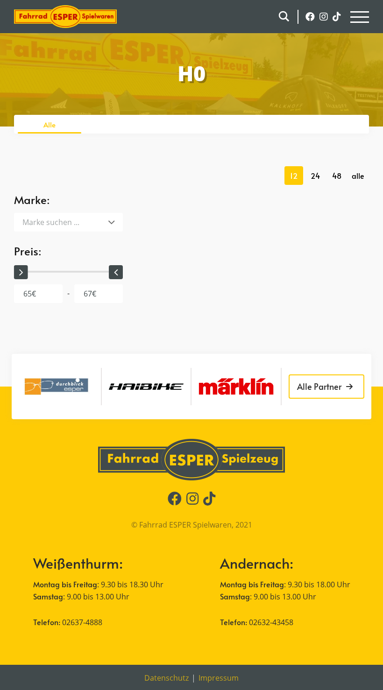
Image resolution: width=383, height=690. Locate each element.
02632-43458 (271, 622)
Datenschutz (166, 678)
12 (294, 175)
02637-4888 (82, 622)
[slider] (21, 272)
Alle (49, 124)
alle (358, 175)
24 (315, 175)
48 (336, 175)
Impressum (219, 678)
